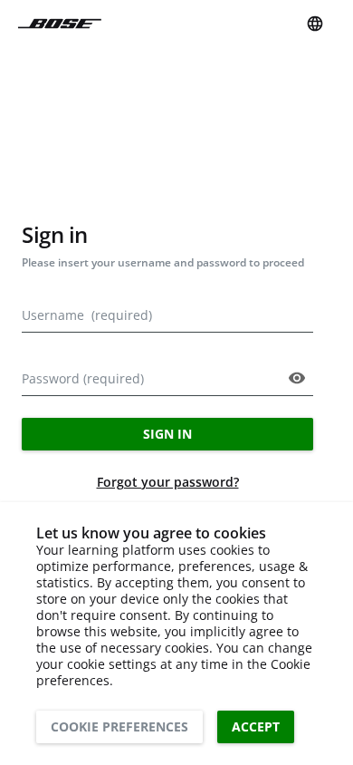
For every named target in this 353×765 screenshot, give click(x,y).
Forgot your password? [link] (168, 481)
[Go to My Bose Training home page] (59, 24)
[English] (315, 23)
